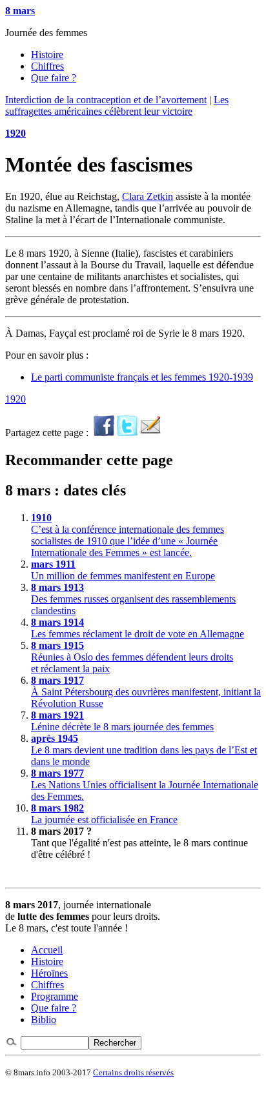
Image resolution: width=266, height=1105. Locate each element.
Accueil (47, 949)
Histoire (47, 54)
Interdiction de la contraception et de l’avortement (106, 99)
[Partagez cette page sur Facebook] (104, 432)
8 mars (20, 10)
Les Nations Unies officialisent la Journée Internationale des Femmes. (144, 785)
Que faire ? (53, 77)
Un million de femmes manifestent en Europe (123, 570)
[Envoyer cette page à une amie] (150, 432)
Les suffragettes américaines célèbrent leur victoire (117, 105)
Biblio (43, 1019)
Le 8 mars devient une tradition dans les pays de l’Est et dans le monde (144, 750)
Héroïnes (49, 973)
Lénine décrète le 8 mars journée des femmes (122, 721)
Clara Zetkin (147, 196)
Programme (54, 996)
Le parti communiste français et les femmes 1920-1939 (142, 377)
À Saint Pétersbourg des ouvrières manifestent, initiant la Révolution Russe (146, 692)
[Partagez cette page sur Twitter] (127, 432)
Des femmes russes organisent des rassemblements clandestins (133, 599)
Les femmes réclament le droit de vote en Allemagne (137, 628)
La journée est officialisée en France (104, 813)
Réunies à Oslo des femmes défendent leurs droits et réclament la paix (132, 657)
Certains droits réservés (133, 1072)
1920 (15, 133)
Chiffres (47, 66)
